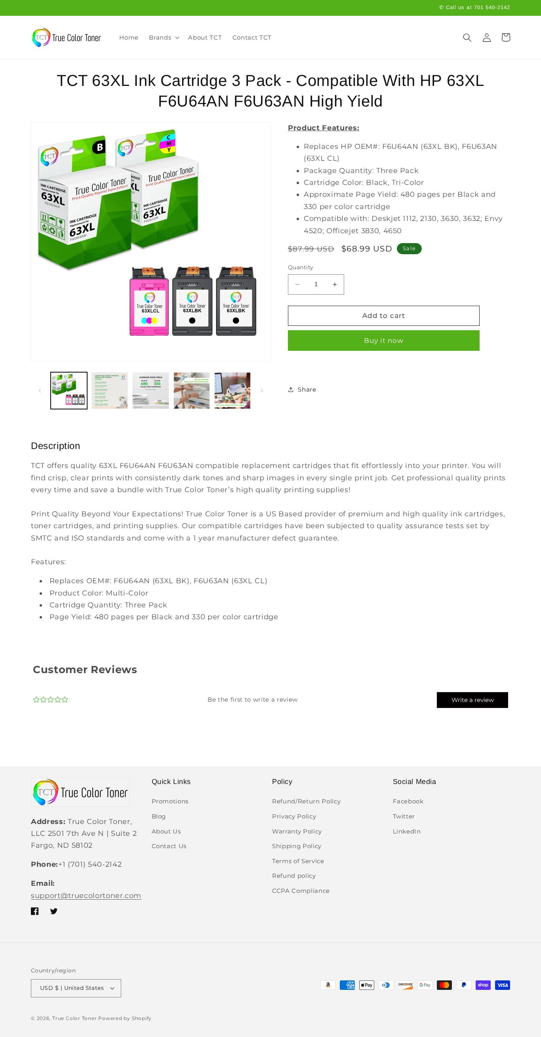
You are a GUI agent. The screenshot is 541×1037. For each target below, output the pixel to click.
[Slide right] (261, 391)
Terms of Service (298, 861)
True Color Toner (74, 1018)
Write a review (472, 700)
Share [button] (307, 389)
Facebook (408, 801)
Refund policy (294, 875)
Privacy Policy (294, 816)
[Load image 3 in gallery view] (150, 390)
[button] (163, 38)
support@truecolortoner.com (86, 895)
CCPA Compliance (301, 890)
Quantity (301, 267)
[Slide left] (39, 391)
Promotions (170, 801)
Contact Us (169, 846)
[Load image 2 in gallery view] (109, 390)
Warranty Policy (297, 831)
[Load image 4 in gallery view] (191, 390)
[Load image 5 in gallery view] (232, 390)
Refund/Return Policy (306, 801)
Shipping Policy (297, 846)
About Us (166, 831)
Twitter (404, 816)
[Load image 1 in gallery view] (69, 390)
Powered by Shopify (125, 1018)
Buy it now (384, 340)
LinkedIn (407, 831)
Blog (159, 816)
